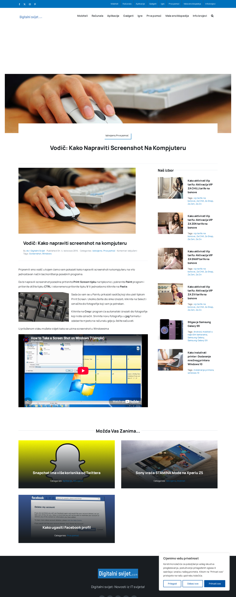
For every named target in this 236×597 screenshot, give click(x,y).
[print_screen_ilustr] (77, 169)
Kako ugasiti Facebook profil (67, 527)
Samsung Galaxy (196, 337)
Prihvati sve (215, 583)
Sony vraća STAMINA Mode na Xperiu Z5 (169, 472)
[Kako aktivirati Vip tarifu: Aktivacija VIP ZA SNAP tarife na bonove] (170, 250)
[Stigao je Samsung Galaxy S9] (170, 321)
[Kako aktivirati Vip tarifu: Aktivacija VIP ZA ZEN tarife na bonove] (170, 214)
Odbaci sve (192, 583)
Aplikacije (67, 480)
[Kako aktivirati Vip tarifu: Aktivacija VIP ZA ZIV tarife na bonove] (170, 285)
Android (198, 331)
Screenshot (35, 253)
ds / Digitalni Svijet (35, 250)
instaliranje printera (204, 369)
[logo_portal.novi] (118, 570)
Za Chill (200, 200)
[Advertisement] (118, 49)
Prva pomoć (109, 250)
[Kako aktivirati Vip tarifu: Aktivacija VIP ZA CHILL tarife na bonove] (170, 179)
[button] (212, 15)
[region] (194, 572)
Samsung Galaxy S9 (197, 340)
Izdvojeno (97, 250)
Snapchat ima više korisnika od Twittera (66, 472)
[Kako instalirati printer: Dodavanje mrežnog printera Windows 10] (170, 351)
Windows (47, 253)
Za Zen (191, 203)
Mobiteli (181, 480)
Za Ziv (199, 203)
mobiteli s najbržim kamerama (200, 333)
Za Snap (209, 200)
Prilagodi (172, 583)
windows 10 (193, 372)
